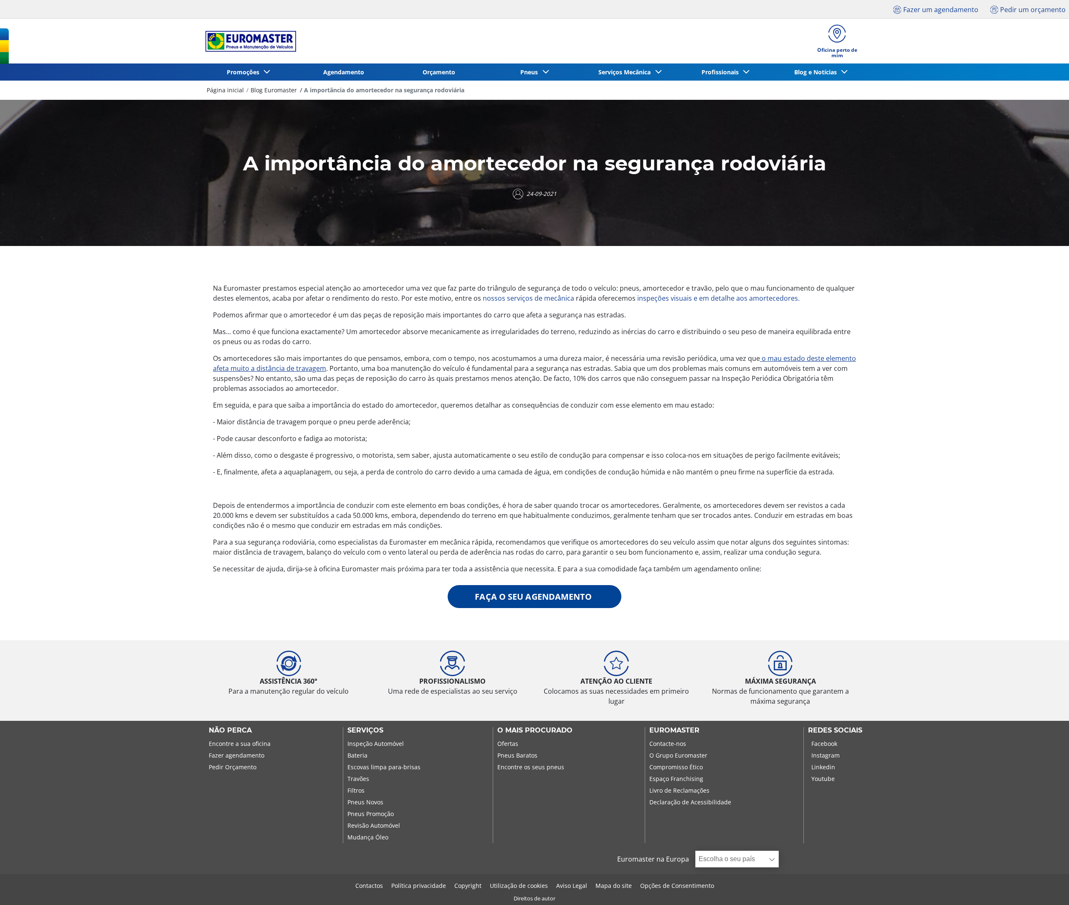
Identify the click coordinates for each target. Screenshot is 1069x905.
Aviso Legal (571, 886)
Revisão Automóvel (373, 825)
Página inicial (225, 90)
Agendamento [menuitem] (343, 72)
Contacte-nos (667, 744)
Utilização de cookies (519, 886)
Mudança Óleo (367, 837)
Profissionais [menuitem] (722, 72)
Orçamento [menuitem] (439, 72)
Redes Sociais (835, 730)
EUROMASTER (674, 730)
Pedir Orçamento (232, 767)
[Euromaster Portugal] (248, 41)
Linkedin (823, 767)
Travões (358, 779)
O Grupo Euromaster (678, 755)
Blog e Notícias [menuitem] (817, 72)
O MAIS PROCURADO (534, 730)
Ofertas (507, 744)
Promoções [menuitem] (245, 72)
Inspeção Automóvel (375, 744)
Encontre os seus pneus (530, 767)
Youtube (823, 779)
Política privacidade (418, 886)
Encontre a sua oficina (240, 744)
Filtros (356, 790)
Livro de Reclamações (679, 790)
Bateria (357, 755)
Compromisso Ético (676, 767)
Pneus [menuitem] (530, 72)
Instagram (825, 755)
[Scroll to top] (1047, 887)
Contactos (369, 886)
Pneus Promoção (370, 814)
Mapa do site (613, 886)
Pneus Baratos (517, 755)
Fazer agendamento (236, 755)
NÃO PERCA (230, 730)
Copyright (467, 886)
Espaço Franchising (676, 779)
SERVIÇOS (365, 730)
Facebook (824, 744)
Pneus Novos (365, 802)
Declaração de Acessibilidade (690, 802)
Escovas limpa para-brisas (384, 767)
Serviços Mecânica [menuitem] (626, 72)
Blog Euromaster (274, 90)
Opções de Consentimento (677, 886)
